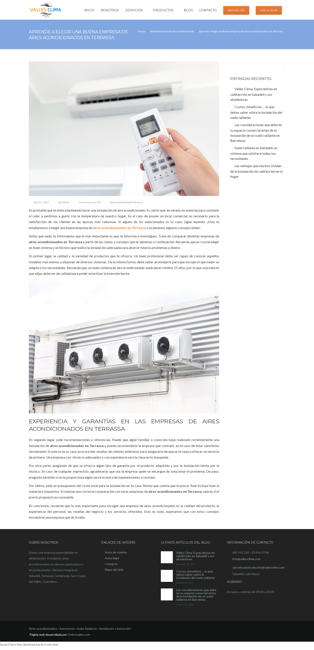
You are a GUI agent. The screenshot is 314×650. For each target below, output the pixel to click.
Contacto (208, 10)
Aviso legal (112, 558)
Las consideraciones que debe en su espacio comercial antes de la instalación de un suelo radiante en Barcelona (196, 594)
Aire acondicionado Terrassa (126, 202)
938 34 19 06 (268, 10)
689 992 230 (236, 10)
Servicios (134, 10)
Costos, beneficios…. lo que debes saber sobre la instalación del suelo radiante (195, 574)
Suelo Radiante (87, 628)
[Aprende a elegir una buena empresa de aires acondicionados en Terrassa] (124, 128)
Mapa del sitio (114, 569)
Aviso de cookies (116, 552)
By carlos (64, 202)
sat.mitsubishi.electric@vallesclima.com (258, 567)
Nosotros (110, 10)
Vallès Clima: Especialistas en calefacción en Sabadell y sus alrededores (195, 556)
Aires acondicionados (43, 628)
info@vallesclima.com (246, 559)
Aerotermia (67, 628)
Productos (163, 10)
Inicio (89, 10)
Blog (188, 10)
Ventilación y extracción (115, 628)
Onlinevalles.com (78, 634)
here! (55, 644)
